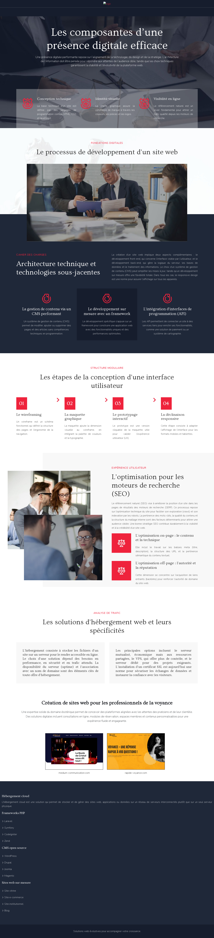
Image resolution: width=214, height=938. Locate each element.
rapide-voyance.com (136, 773)
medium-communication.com (74, 773)
